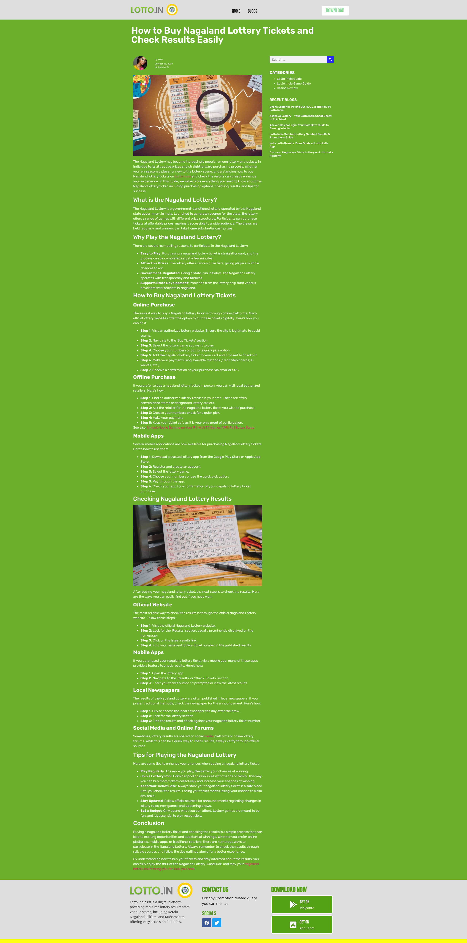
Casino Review (287, 88)
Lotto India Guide (289, 78)
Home (236, 11)
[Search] (330, 59)
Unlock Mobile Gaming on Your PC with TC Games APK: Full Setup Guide (200, 428)
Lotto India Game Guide (294, 83)
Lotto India (183, 176)
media (209, 736)
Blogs (252, 11)
